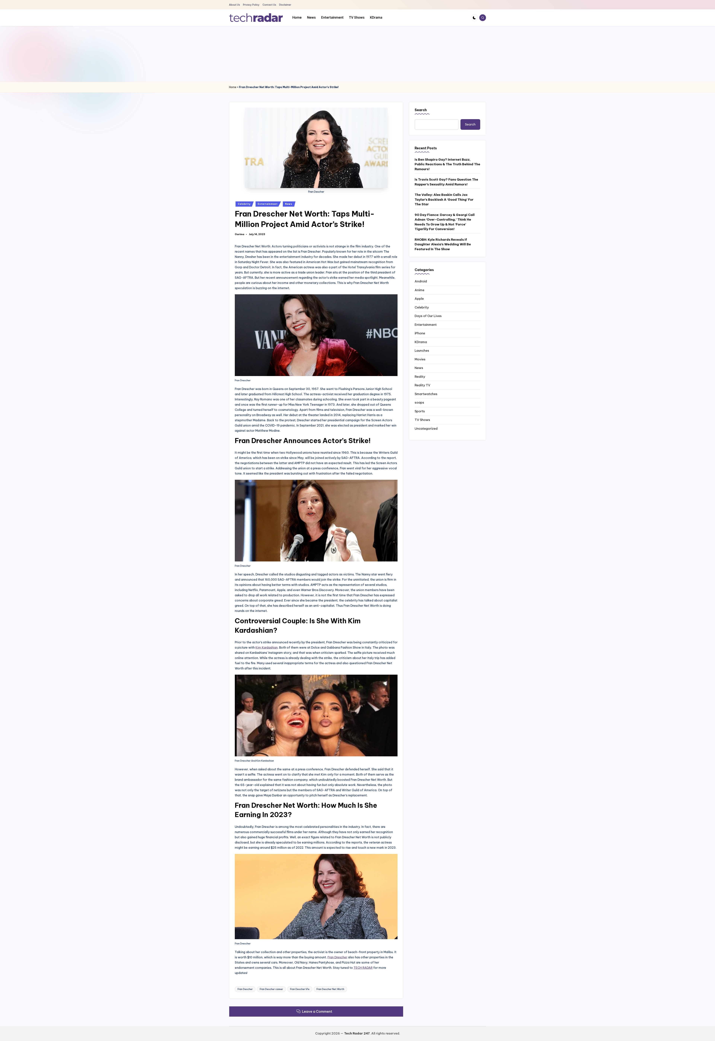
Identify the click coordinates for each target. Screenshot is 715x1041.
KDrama (421, 342)
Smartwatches (426, 394)
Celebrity (244, 204)
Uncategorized (426, 428)
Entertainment (267, 204)
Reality (420, 376)
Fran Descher (245, 989)
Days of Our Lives (428, 316)
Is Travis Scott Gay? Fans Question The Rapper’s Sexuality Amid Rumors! (446, 181)
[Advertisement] (357, 54)
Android (421, 281)
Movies (420, 359)
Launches (422, 350)
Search (421, 110)
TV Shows (422, 420)
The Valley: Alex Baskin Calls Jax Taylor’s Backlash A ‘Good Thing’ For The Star (444, 199)
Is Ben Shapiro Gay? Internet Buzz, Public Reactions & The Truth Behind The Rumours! (447, 164)
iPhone (420, 333)
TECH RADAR (363, 968)
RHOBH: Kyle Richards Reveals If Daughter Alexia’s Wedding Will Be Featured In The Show (443, 244)
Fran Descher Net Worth (330, 989)
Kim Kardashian (266, 647)
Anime (419, 290)
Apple (419, 299)
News (288, 204)
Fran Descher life (299, 989)
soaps (419, 402)
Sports (420, 411)
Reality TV (422, 385)
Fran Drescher (337, 957)
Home (232, 87)
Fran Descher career (271, 989)
